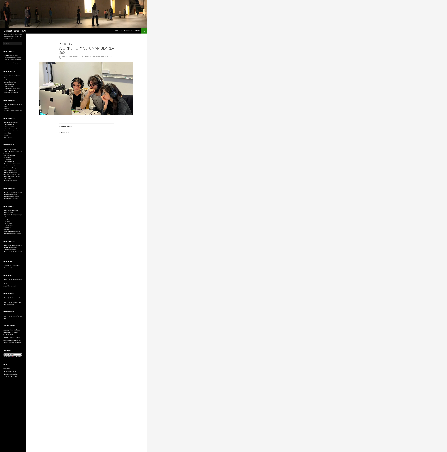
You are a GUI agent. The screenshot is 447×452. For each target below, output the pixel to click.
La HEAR (137, 30)
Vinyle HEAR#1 (8, 335)
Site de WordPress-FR (10, 377)
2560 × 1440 (79, 57)
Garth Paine (8, 55)
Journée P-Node (9, 104)
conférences (8, 223)
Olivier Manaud (9, 164)
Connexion (6, 368)
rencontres (8, 227)
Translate (18, 356)
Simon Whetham (10, 76)
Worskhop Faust (10, 155)
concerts (7, 221)
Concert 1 (8, 157)
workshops (8, 229)
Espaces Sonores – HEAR (14, 30)
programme (8, 219)
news (116, 30)
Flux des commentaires (10, 374)
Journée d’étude (9, 84)
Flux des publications (9, 371)
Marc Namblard (9, 57)
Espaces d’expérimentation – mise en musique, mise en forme (12, 62)
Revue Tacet (8, 252)
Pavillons (7, 180)
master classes (9, 225)
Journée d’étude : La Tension (11, 338)
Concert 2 (8, 159)
